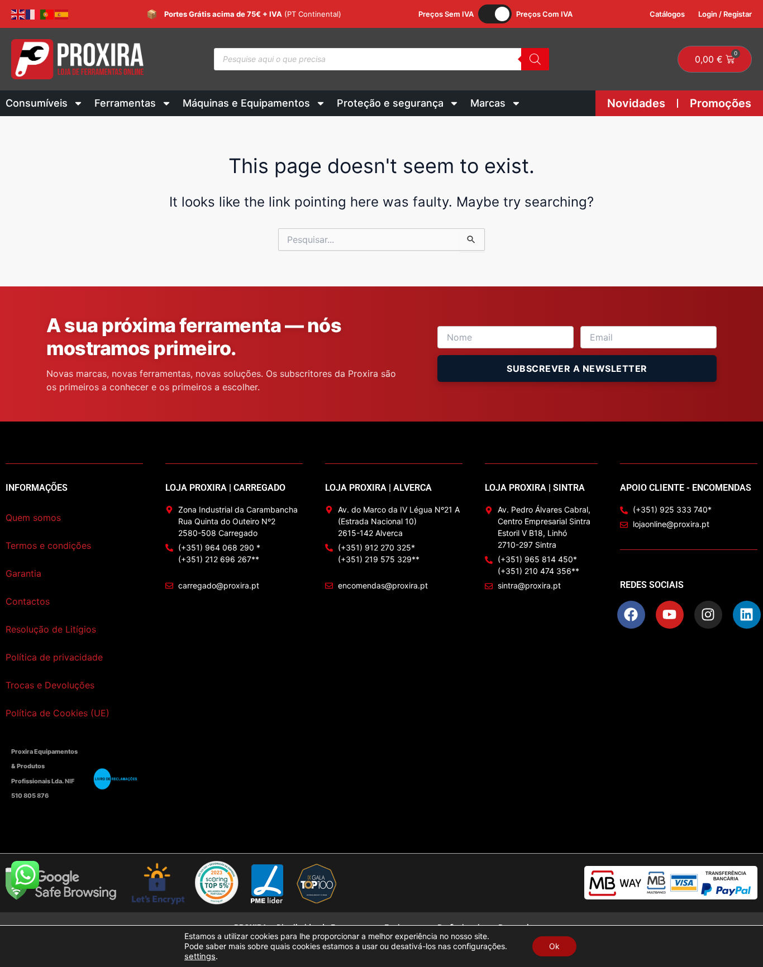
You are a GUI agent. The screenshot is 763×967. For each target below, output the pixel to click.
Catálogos (667, 13)
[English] (18, 13)
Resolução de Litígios (51, 629)
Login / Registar (725, 13)
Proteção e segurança (390, 103)
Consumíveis (37, 103)
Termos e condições (48, 545)
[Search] (535, 59)
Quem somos (33, 517)
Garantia (23, 573)
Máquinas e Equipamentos (246, 103)
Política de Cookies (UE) (57, 713)
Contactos (28, 601)
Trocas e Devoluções (50, 685)
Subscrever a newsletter (577, 368)
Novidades (636, 103)
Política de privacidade (54, 657)
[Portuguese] (47, 13)
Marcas (488, 103)
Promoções (720, 103)
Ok (554, 946)
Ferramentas (125, 103)
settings (200, 956)
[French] (33, 13)
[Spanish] (62, 13)
